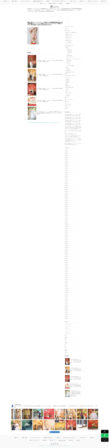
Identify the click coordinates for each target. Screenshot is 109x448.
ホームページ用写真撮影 (70, 65)
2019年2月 (66, 262)
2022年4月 (66, 200)
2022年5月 (66, 198)
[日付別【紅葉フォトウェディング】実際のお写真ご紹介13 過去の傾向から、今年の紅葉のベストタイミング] (16, 425)
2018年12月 (66, 266)
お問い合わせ (105, 432)
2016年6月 (66, 312)
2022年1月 (66, 204)
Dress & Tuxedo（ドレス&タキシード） (59, 1)
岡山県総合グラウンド (69, 85)
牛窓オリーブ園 (68, 92)
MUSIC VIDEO (69, 52)
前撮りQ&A (103, 1)
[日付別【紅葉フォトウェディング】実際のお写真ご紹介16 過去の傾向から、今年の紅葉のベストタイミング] (71, 414)
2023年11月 (66, 183)
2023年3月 (66, 187)
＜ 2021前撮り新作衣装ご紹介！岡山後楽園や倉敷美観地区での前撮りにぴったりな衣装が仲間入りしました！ (44, 122)
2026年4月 (66, 155)
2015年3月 (66, 318)
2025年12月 (66, 161)
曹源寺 (67, 84)
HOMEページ (6, 1)
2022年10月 (66, 193)
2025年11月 (66, 163)
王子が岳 (67, 89)
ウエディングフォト (68, 326)
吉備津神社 (67, 82)
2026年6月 (66, 153)
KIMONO (47, 1)
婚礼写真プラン (68, 68)
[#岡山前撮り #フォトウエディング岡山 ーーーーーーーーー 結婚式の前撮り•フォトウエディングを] (16, 414)
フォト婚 (66, 331)
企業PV (68, 54)
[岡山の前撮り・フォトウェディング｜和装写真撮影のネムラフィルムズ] (54, 6)
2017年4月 (66, 303)
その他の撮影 (68, 95)
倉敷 (65, 335)
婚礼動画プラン (68, 70)
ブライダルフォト (67, 333)
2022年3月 (66, 202)
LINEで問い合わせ (104, 436)
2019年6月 (66, 254)
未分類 (66, 348)
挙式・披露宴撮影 (69, 55)
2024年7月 (66, 174)
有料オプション (42, 3)
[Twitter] (56, 443)
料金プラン (67, 67)
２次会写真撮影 (68, 60)
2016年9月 (66, 307)
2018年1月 (66, 286)
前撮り (66, 339)
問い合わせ (61, 3)
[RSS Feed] (57, 443)
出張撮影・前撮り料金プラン (38, 1)
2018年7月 (66, 275)
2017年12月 (66, 288)
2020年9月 (66, 228)
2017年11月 (66, 290)
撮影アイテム (82, 1)
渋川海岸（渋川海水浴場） (70, 87)
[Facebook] (54, 443)
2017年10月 (66, 292)
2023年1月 (66, 189)
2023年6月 (66, 185)
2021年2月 (66, 219)
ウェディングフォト (68, 324)
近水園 (67, 90)
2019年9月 (66, 251)
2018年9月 (66, 271)
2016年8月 (66, 309)
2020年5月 (66, 236)
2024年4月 (66, 178)
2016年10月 (66, 305)
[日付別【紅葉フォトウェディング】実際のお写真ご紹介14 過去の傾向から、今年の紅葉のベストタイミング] (93, 414)
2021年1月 (66, 221)
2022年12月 (66, 191)
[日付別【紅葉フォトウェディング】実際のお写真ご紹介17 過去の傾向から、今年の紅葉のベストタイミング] (60, 414)
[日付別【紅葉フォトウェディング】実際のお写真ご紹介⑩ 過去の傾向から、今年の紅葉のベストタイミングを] (71, 425)
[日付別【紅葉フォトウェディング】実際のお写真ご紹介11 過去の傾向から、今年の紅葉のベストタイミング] (60, 425)
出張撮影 (67, 47)
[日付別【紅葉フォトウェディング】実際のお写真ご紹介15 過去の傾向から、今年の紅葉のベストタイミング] (82, 414)
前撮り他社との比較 (52, 3)
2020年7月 (66, 232)
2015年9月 (66, 316)
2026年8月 (66, 150)
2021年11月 (66, 206)
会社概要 (67, 3)
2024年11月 (66, 172)
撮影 (65, 346)
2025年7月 (66, 168)
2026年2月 (66, 157)
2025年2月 (66, 170)
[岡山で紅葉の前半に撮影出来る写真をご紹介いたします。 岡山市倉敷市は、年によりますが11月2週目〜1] (38, 425)
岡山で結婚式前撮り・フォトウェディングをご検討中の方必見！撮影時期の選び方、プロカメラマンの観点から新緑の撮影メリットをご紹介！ (73, 140)
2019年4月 (66, 258)
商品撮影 (67, 62)
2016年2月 (66, 314)
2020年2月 (66, 241)
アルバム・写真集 (68, 42)
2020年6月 (66, 234)
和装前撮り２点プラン (69, 35)
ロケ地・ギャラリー (73, 1)
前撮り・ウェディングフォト (93, 1)
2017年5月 (66, 301)
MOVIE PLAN (68, 49)
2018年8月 (66, 273)
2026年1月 (66, 159)
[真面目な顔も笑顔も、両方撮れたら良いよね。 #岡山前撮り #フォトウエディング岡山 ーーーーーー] (93, 425)
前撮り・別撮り (14, 1)
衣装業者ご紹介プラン (69, 40)
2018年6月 (66, 277)
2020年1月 (66, 243)
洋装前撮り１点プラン (69, 37)
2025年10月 (66, 165)
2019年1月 (66, 264)
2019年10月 (66, 249)
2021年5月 (66, 213)
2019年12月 (66, 245)
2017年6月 (66, 299)
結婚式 (66, 352)
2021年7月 (66, 211)
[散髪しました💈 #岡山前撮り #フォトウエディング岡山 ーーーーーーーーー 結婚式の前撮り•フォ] (38, 414)
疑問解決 (66, 350)
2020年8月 (66, 230)
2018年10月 (66, 269)
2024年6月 (66, 176)
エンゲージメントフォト (70, 57)
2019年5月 (66, 256)
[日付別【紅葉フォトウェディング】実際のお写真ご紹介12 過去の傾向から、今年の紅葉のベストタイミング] (49, 425)
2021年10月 (66, 208)
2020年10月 (66, 226)
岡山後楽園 (67, 79)
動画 (65, 341)
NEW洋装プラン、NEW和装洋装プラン (72, 32)
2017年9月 (66, 294)
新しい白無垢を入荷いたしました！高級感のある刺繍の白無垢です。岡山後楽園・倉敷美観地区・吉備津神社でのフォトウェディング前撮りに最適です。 (49, 113)
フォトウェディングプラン (25, 1)
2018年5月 (66, 279)
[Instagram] (52, 443)
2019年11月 (66, 247)
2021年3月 (66, 217)
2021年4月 (66, 215)
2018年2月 (66, 284)
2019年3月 (66, 260)
